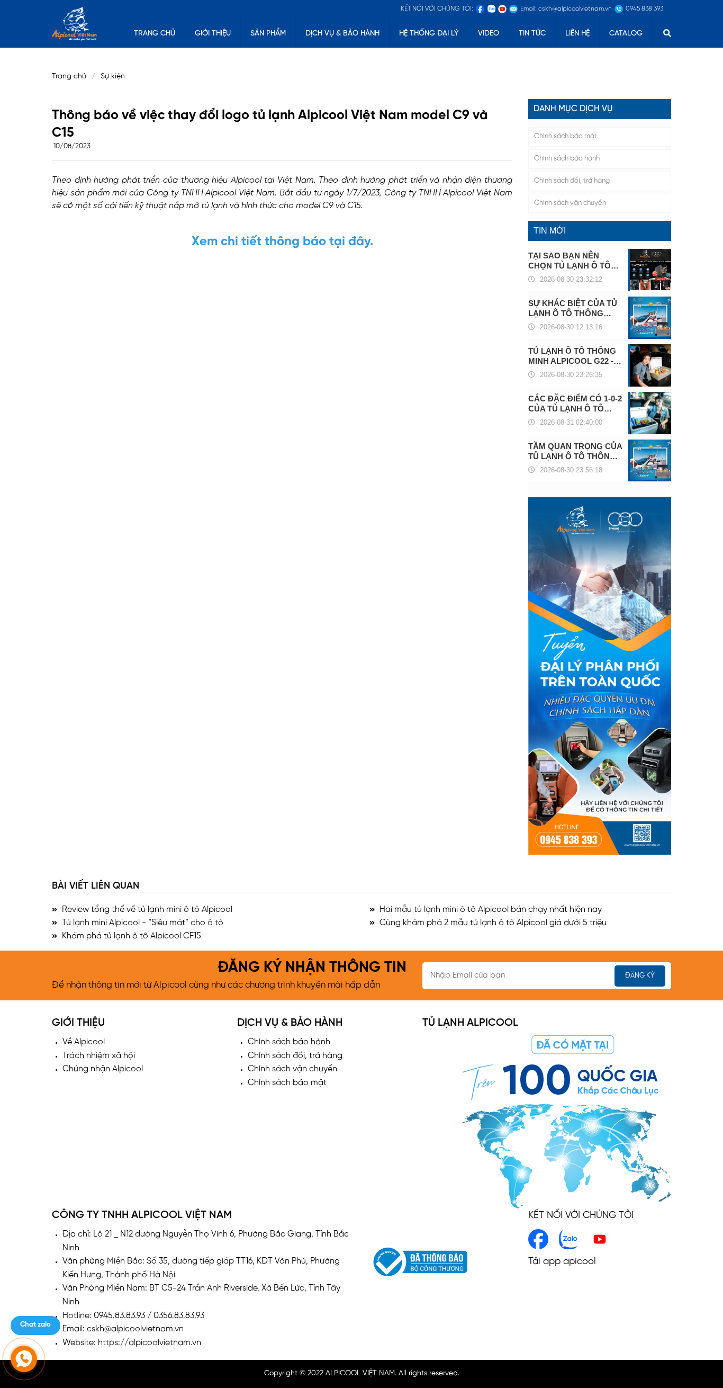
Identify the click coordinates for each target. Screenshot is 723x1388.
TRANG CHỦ (154, 34)
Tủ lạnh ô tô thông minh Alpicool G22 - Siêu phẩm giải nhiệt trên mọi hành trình (573, 356)
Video (488, 34)
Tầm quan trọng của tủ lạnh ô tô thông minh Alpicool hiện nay (575, 451)
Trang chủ (69, 76)
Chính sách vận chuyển (570, 203)
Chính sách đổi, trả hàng (572, 180)
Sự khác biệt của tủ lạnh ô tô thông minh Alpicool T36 (572, 308)
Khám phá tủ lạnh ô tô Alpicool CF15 (130, 936)
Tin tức (532, 34)
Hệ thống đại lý (428, 34)
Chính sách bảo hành (567, 158)
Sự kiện (116, 76)
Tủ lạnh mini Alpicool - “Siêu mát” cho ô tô (141, 922)
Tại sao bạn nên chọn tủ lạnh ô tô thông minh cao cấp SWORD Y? (573, 261)
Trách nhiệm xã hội (98, 1055)
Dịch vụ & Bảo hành (342, 34)
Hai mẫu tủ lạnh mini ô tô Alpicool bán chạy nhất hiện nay (489, 909)
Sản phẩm (268, 34)
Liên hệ (577, 34)
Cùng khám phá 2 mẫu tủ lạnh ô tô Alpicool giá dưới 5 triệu (492, 922)
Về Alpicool (83, 1041)
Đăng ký (640, 975)
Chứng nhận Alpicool (102, 1068)
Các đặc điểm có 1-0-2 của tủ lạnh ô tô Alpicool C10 (575, 404)
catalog (626, 34)
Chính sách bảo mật (565, 136)
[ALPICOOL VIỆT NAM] (74, 22)
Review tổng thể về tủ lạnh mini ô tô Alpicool (146, 909)
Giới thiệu (213, 34)
